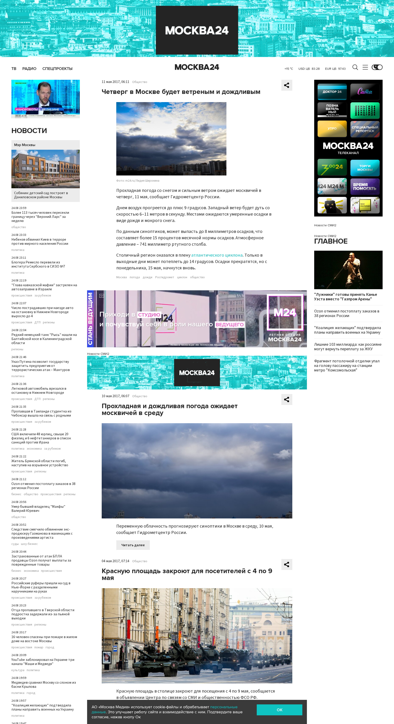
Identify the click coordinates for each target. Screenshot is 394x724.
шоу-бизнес (29, 544)
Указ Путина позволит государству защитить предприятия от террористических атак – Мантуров (40, 365)
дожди (147, 277)
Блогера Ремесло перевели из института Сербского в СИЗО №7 (38, 264)
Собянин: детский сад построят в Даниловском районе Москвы (41, 195)
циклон (182, 277)
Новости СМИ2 (98, 354)
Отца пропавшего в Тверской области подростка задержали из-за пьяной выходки (42, 614)
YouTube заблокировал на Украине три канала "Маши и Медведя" (42, 661)
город (50, 647)
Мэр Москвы (24, 145)
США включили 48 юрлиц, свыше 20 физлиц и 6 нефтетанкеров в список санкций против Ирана (41, 438)
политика (17, 250)
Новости (29, 130)
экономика (34, 448)
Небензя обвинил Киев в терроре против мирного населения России (39, 241)
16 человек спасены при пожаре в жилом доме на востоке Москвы (44, 639)
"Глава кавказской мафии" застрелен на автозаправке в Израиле (44, 287)
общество (18, 227)
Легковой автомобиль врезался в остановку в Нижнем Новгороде (38, 390)
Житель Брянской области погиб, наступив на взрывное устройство (39, 463)
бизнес (16, 494)
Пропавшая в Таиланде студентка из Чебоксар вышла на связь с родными (41, 413)
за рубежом (42, 295)
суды (15, 544)
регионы (49, 322)
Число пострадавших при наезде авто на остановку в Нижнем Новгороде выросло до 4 (42, 312)
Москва (121, 277)
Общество (139, 82)
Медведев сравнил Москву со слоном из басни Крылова (43, 684)
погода (135, 277)
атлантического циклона (217, 255)
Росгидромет (164, 277)
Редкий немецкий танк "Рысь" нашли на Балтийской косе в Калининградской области (44, 338)
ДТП (37, 322)
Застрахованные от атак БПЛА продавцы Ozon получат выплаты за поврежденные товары (41, 560)
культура (17, 670)
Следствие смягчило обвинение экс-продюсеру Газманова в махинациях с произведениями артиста (42, 533)
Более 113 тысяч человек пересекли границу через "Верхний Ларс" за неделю (40, 216)
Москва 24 (197, 67)
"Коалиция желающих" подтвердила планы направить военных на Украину (42, 707)
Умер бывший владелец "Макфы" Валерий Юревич (38, 508)
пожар (38, 647)
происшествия (21, 295)
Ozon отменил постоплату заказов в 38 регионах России (43, 485)
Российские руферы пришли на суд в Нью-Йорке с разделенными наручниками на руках (40, 587)
